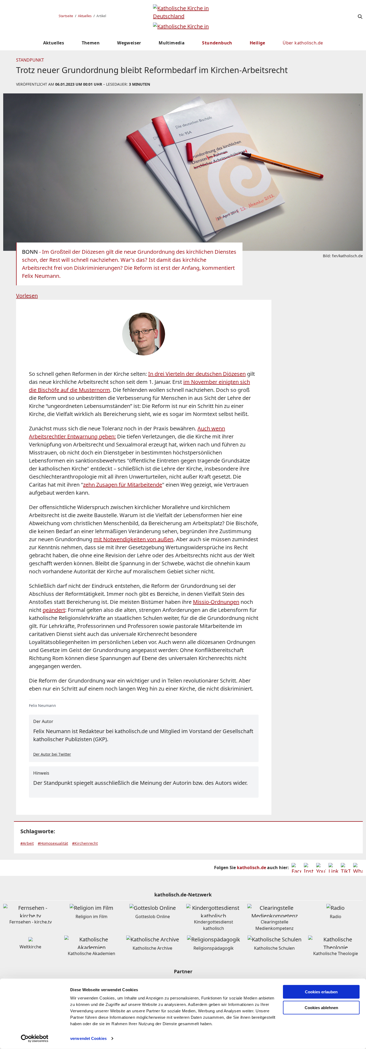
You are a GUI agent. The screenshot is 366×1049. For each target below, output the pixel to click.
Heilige (257, 43)
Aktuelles (85, 16)
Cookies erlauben (321, 992)
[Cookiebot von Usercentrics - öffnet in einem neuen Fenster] (34, 1039)
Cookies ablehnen (321, 1007)
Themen (91, 43)
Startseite (66, 16)
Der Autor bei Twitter (52, 754)
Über (303, 43)
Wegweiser (129, 43)
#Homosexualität (53, 843)
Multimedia (172, 43)
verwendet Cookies (88, 1038)
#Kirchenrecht (85, 843)
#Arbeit (27, 843)
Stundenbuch (217, 43)
